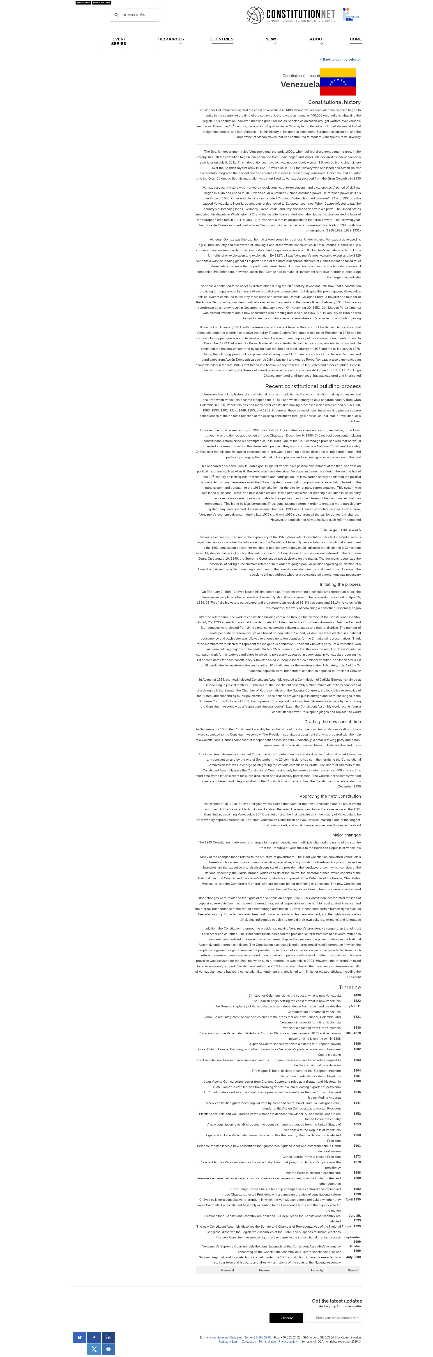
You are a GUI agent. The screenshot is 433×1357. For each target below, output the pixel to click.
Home (356, 39)
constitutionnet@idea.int (226, 1337)
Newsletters (101, 2)
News (271, 39)
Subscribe (83, 2)
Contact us (249, 1341)
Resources (171, 39)
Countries (222, 39)
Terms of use (267, 1341)
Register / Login (229, 1341)
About (317, 39)
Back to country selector (342, 59)
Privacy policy (288, 1341)
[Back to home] (351, 14)
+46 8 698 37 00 (260, 1337)
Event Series (118, 41)
